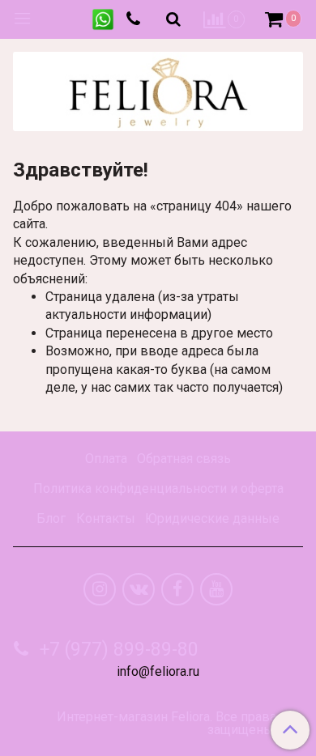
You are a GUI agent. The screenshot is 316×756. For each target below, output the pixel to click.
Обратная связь (184, 458)
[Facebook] (177, 589)
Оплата (106, 458)
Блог (51, 518)
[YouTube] (216, 589)
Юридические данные (212, 518)
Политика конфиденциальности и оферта (158, 488)
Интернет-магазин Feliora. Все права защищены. (166, 724)
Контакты (105, 518)
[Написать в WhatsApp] (103, 19)
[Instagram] (99, 589)
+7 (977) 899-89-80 (117, 649)
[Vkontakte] (138, 589)
